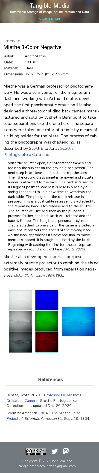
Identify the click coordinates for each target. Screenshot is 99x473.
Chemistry (12, 41)
